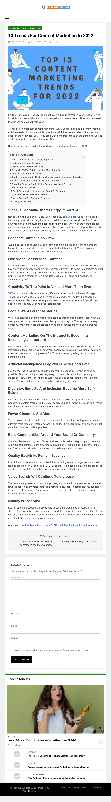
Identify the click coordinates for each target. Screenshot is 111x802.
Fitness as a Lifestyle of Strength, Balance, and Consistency (56, 756)
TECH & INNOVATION (36, 774)
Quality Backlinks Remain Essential (29, 194)
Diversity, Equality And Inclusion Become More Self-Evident (42, 184)
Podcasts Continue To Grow (26, 163)
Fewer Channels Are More (25, 187)
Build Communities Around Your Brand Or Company (39, 191)
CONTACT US (96, 788)
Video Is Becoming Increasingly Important (32, 159)
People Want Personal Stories (26, 173)
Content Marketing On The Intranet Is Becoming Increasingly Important (47, 177)
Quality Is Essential (22, 201)
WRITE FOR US (80, 788)
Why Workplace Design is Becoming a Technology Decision (56, 778)
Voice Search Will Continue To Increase (32, 198)
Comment (17, 577)
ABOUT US (66, 788)
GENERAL (32, 763)
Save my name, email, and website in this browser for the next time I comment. (52, 650)
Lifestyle (11, 736)
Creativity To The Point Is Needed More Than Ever (37, 170)
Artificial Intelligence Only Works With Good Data (36, 180)
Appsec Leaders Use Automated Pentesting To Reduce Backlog (58, 767)
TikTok (11, 293)
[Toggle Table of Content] (80, 155)
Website (15, 638)
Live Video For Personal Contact (28, 166)
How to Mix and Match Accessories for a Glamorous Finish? (41, 740)
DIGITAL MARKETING (18, 28)
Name (15, 613)
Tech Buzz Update (18, 41)
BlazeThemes (29, 791)
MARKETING (35, 28)
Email (14, 625)
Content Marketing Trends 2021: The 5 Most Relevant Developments (59, 525)
